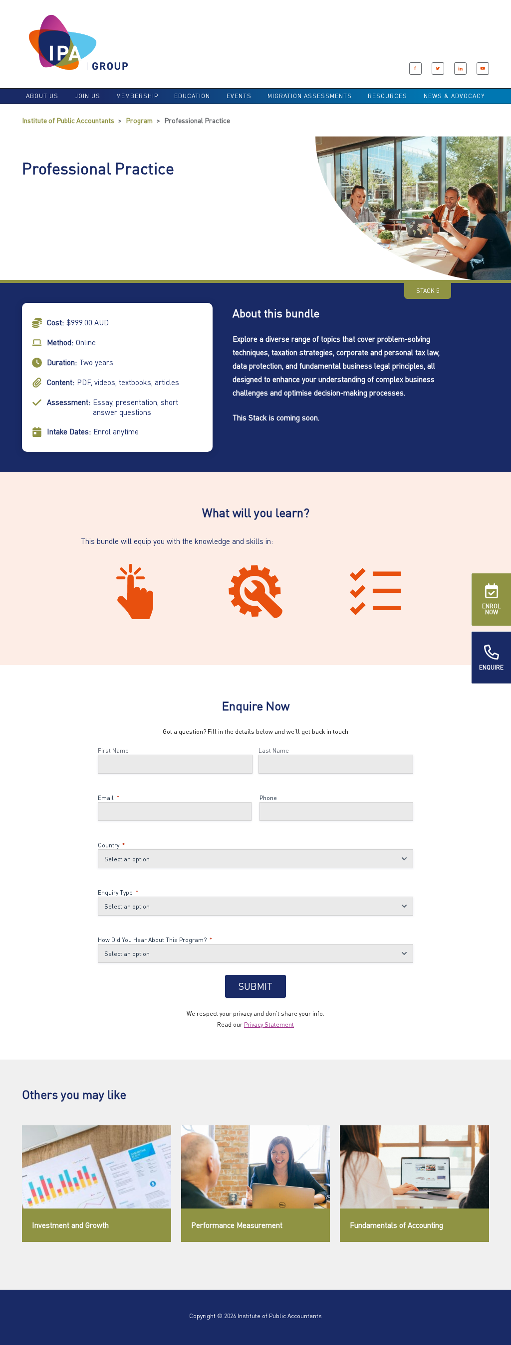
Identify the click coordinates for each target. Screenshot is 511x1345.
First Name (113, 750)
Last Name (273, 750)
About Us (42, 96)
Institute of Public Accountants (68, 120)
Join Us (87, 96)
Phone (268, 798)
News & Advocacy (454, 96)
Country (111, 845)
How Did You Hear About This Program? (155, 939)
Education (192, 96)
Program (139, 120)
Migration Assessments (309, 96)
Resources (387, 96)
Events (239, 96)
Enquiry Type (118, 892)
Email (108, 798)
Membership (137, 96)
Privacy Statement (269, 1024)
